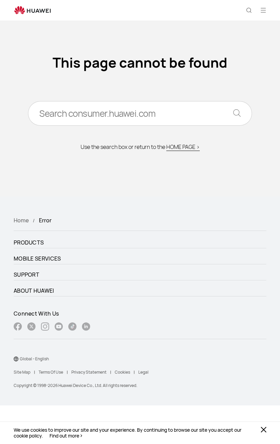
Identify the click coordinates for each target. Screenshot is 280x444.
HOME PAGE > (183, 147)
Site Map (22, 372)
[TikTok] (72, 327)
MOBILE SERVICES (37, 258)
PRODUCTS (29, 242)
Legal (143, 372)
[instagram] (45, 327)
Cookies (122, 372)
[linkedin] (86, 327)
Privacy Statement (89, 372)
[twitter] (31, 327)
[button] (249, 10)
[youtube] (59, 327)
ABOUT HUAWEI (34, 290)
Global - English (34, 359)
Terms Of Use (51, 372)
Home (21, 220)
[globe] (16, 359)
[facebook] (18, 327)
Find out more (64, 436)
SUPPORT (26, 274)
